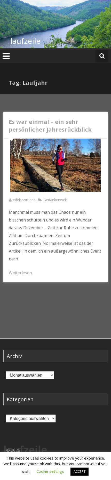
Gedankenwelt (55, 199)
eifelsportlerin (24, 199)
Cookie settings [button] (50, 471)
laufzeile (25, 40)
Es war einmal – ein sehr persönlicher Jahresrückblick (50, 125)
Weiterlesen (20, 273)
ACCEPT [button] (79, 471)
